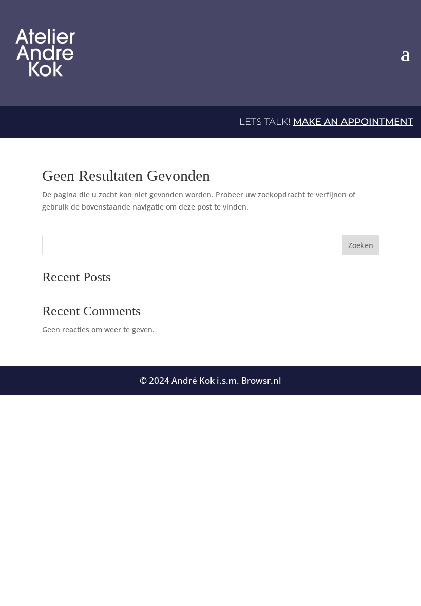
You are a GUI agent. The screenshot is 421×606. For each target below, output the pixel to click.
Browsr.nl (261, 380)
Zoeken (360, 245)
